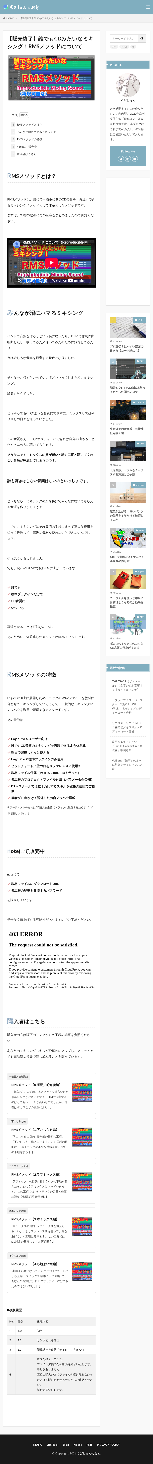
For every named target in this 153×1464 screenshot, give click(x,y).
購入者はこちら (24, 154)
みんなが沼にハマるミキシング (34, 132)
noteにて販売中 (25, 146)
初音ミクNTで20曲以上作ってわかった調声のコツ (127, 389)
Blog (66, 1444)
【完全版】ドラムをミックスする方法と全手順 (126, 472)
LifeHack (140, 402)
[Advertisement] (128, 241)
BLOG (141, 530)
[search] (142, 38)
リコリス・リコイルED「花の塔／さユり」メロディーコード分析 (127, 727)
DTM (114, 46)
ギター (141, 320)
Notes (78, 1444)
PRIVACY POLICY (108, 1444)
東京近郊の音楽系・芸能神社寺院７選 (126, 431)
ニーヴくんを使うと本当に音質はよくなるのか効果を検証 (126, 602)
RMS (89, 1444)
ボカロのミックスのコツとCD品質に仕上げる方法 (126, 645)
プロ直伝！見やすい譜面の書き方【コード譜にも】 (126, 348)
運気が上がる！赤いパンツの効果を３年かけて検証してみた (126, 515)
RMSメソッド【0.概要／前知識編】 (36, 1085)
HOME (10, 18)
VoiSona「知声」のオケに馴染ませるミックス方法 (127, 764)
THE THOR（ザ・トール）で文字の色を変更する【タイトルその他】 (127, 685)
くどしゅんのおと (88, 1453)
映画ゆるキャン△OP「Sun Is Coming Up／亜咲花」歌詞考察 (127, 746)
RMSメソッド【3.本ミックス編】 (35, 1219)
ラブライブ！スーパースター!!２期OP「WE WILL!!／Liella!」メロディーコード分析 (127, 706)
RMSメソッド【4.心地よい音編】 (35, 1264)
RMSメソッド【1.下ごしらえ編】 (35, 1129)
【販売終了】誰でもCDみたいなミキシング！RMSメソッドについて (56, 18)
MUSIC (37, 1444)
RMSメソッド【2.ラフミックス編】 (36, 1174)
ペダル (124, 46)
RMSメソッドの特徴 (27, 139)
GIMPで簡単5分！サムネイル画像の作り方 (127, 559)
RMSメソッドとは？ (27, 124)
